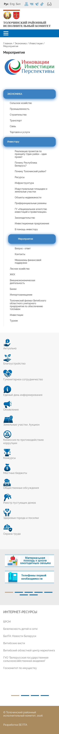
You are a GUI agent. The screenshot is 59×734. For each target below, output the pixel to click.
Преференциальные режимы (30, 203)
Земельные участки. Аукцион (21, 424)
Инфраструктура (24, 183)
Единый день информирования (22, 394)
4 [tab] (38, 592)
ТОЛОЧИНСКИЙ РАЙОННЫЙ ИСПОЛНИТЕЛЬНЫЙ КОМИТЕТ (27, 24)
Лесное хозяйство (20, 268)
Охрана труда (12, 533)
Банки (13, 289)
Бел (18, 4)
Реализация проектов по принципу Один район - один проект (31, 154)
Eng (12, 4)
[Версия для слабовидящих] (48, 4)
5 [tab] (48, 592)
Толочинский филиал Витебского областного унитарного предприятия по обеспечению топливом (28, 305)
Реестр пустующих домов (19, 502)
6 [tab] (24, 595)
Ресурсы (19, 177)
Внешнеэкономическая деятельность (22, 282)
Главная (7, 43)
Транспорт (16, 120)
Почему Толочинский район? (30, 171)
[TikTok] (42, 4)
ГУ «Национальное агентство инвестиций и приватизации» (31, 210)
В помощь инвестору (26, 229)
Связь (13, 126)
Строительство (18, 114)
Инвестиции (36, 43)
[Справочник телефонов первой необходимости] (29, 577)
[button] (6, 33)
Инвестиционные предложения (32, 223)
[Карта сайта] (26, 4)
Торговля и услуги (20, 132)
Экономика (21, 43)
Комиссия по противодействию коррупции (23, 441)
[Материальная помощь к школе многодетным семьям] (29, 560)
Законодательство (25, 217)
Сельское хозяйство (21, 103)
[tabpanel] (29, 570)
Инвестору (13, 141)
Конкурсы (9, 458)
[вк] (31, 4)
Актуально (10, 348)
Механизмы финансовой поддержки (28, 261)
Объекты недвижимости (28, 197)
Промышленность (19, 109)
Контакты (20, 254)
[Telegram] (37, 4)
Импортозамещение (21, 294)
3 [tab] (29, 592)
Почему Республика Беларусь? (26, 164)
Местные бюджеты (15, 473)
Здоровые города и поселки (21, 518)
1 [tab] (9, 592)
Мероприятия (25, 239)
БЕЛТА (23, 724)
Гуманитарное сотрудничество (23, 379)
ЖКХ (12, 274)
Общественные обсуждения (21, 487)
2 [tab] (19, 592)
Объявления (11, 409)
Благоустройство (14, 363)
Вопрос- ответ (23, 248)
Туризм (14, 320)
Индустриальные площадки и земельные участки (31, 190)
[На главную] (7, 15)
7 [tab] (34, 595)
